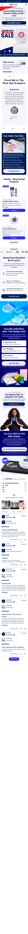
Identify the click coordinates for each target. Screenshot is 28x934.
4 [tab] (15, 76)
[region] (14, 505)
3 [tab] (13, 76)
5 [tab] (17, 76)
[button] (6, 505)
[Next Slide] (25, 505)
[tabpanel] (13, 67)
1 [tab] (9, 76)
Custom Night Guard (11, 523)
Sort (14, 512)
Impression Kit (9, 576)
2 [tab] (11, 76)
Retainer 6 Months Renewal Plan (14, 551)
